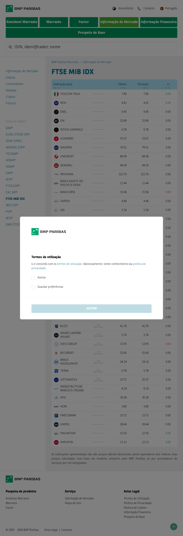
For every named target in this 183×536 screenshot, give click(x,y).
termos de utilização (69, 264)
